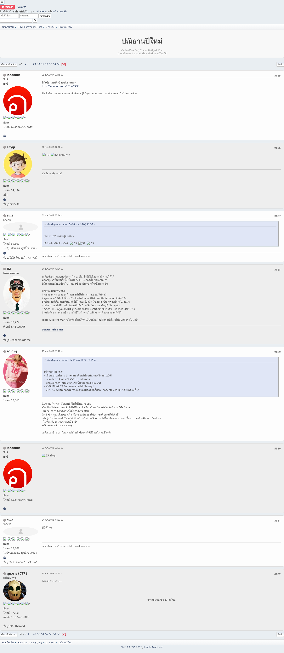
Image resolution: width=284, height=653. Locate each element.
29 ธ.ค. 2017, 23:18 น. (52, 74)
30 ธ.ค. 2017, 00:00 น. (52, 147)
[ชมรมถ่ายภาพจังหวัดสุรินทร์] (4, 335)
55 (58, 64)
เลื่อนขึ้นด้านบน (8, 634)
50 (38, 64)
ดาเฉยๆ (12, 351)
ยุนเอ (10, 215)
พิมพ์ (280, 64)
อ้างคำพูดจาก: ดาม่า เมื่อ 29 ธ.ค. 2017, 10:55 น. (71, 360)
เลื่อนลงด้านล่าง (8, 64)
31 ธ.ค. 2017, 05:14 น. (52, 215)
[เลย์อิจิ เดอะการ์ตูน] (4, 199)
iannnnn (13, 75)
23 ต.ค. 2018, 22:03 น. (52, 447)
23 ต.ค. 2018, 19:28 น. (52, 351)
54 (54, 64)
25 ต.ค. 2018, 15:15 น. (52, 573)
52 (46, 64)
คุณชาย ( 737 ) (17, 573)
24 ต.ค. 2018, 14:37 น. (52, 519)
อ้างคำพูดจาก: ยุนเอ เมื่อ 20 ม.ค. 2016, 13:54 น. (71, 224)
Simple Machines (153, 647)
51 (42, 64)
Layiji (11, 147)
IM (9, 269)
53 (50, 64)
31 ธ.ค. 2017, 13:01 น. (52, 268)
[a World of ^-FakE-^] (4, 253)
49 (34, 64)
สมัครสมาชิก (60, 11)
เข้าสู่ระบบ (41, 11)
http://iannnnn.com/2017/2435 (60, 86)
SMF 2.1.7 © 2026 (131, 647)
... (31, 64)
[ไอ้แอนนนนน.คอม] (4, 136)
